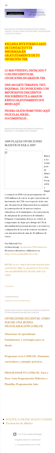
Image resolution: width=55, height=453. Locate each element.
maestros (42, 247)
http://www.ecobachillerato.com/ (21, 254)
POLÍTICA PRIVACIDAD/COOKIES (29, 419)
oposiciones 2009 (28, 247)
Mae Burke (35, 440)
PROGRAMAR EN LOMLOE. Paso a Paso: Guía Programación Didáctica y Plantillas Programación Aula (26, 378)
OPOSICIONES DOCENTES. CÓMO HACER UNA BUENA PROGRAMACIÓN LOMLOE (27, 322)
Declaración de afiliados (19, 423)
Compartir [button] (9, 286)
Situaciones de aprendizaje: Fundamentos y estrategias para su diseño (24, 340)
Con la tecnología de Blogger (30, 434)
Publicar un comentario (17, 301)
